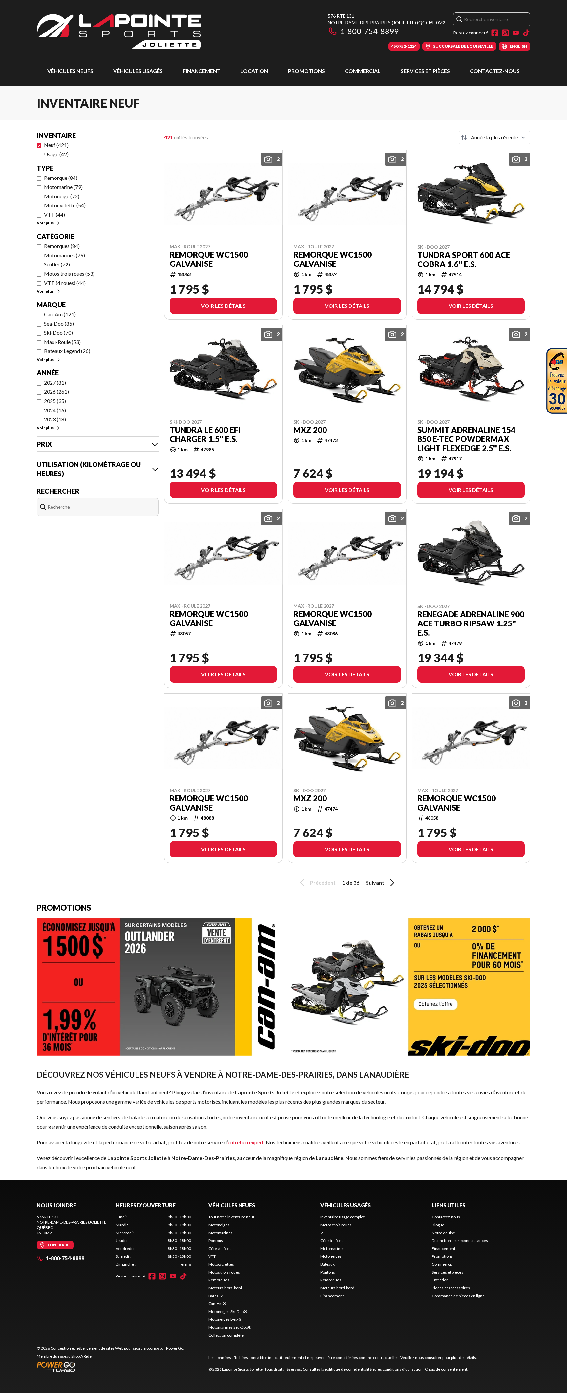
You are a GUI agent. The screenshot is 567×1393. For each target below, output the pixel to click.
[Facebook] (495, 33)
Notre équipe (443, 1232)
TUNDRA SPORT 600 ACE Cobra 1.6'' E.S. (463, 259)
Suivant (375, 882)
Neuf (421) (56, 145)
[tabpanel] (153, 1240)
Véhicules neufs (70, 71)
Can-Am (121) (60, 314)
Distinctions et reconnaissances (460, 1240)
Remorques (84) (62, 246)
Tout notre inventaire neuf (231, 1216)
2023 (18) (55, 419)
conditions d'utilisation (403, 1369)
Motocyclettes (221, 1264)
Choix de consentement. (446, 1369)
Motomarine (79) (63, 187)
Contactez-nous (495, 71)
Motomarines (220, 1232)
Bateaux (215, 1295)
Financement (201, 71)
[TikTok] (526, 33)
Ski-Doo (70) (58, 332)
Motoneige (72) (61, 196)
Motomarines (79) (64, 255)
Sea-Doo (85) (59, 323)
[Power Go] (110, 1366)
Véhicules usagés (138, 71)
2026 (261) (56, 392)
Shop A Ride (81, 1356)
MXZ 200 (310, 429)
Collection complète (226, 1335)
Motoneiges (219, 1224)
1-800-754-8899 (369, 31)
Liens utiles (448, 1205)
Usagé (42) (56, 154)
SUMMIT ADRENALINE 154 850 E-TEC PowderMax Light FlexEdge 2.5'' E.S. (466, 439)
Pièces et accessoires (451, 1287)
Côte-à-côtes (219, 1248)
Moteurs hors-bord (225, 1287)
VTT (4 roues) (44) (65, 283)
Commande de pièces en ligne (458, 1295)
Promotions (306, 71)
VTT (212, 1256)
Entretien (440, 1279)
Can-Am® (217, 1303)
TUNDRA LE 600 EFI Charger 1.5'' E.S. (205, 434)
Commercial (363, 71)
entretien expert (246, 1142)
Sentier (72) (57, 264)
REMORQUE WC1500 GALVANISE (209, 259)
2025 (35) (55, 401)
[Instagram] (505, 33)
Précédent (323, 882)
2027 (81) (55, 382)
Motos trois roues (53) (69, 273)
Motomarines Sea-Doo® (229, 1327)
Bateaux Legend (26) (67, 351)
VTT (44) (54, 214)
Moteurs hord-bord (337, 1287)
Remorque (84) (60, 178)
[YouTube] (516, 33)
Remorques (218, 1279)
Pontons (215, 1240)
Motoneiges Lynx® (225, 1319)
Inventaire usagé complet (342, 1216)
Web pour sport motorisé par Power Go (149, 1348)
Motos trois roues (224, 1272)
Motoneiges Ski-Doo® (227, 1311)
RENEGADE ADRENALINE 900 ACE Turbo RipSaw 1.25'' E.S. (470, 623)
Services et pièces (425, 71)
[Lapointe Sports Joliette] (119, 32)
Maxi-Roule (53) (62, 342)
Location (254, 71)
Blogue (438, 1224)
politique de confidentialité (348, 1369)
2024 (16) (55, 410)
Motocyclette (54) (65, 205)
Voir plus (45, 223)
